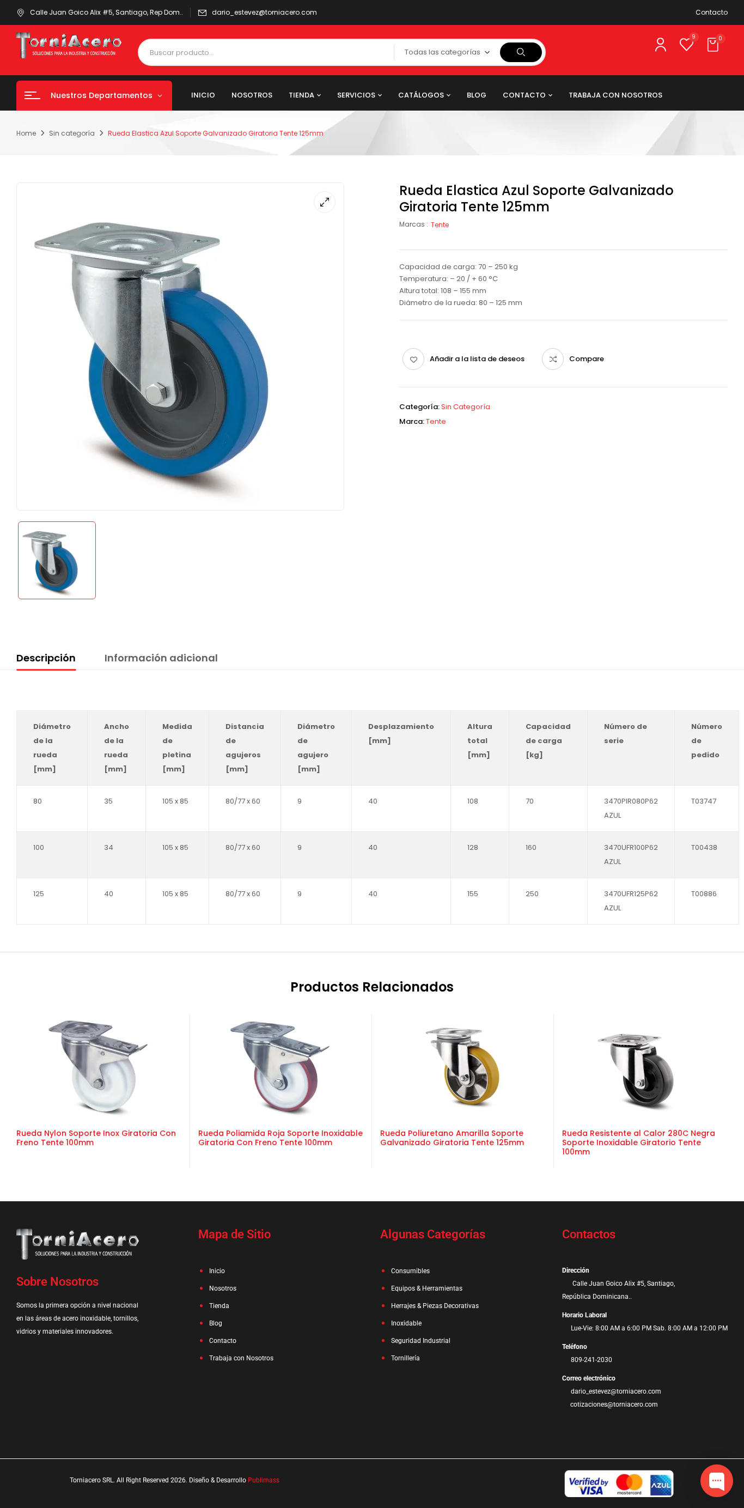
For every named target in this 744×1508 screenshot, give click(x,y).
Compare (586, 359)
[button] (714, 45)
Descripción (46, 658)
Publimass (263, 1480)
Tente (440, 224)
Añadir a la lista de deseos (477, 359)
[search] (521, 52)
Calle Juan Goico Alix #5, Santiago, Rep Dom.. (106, 12)
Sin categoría (72, 133)
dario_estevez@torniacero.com (264, 12)
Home (26, 133)
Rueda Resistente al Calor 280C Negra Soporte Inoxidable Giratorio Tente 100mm (638, 1142)
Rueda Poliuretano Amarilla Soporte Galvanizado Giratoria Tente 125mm (452, 1138)
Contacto (712, 12)
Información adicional (161, 658)
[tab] (46, 660)
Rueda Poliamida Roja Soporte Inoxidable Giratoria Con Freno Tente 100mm (280, 1138)
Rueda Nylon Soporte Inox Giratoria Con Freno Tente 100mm (96, 1138)
